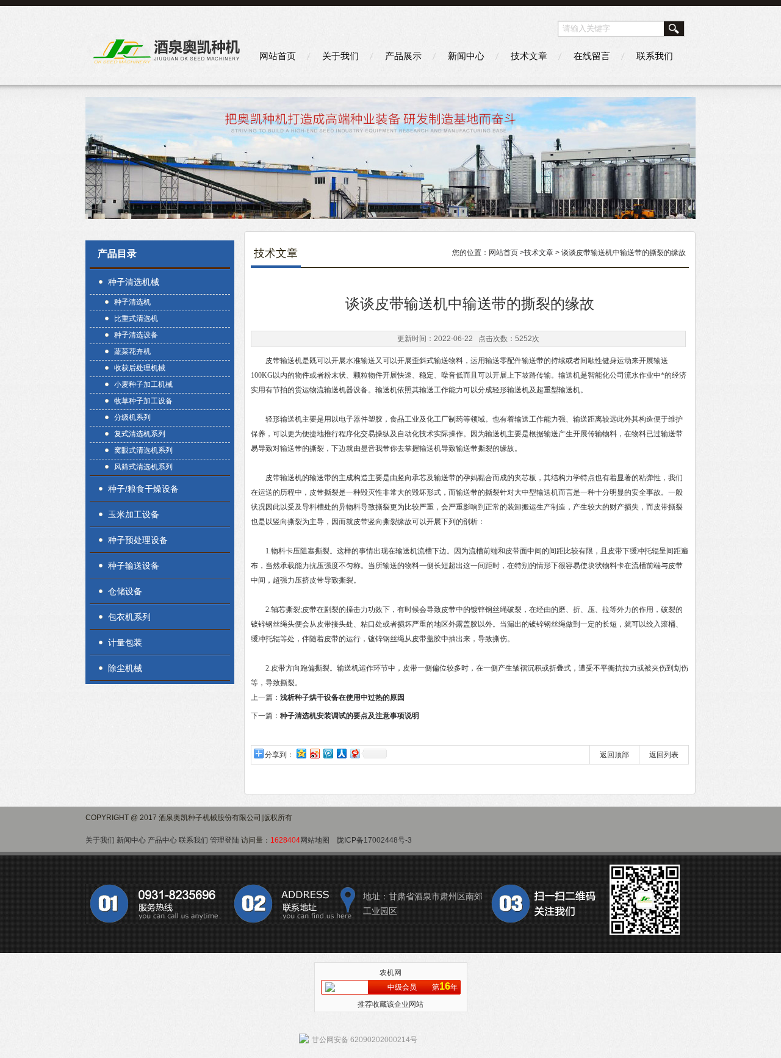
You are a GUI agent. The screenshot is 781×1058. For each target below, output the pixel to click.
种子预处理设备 (138, 540)
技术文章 (529, 56)
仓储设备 (125, 591)
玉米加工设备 (133, 514)
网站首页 (277, 56)
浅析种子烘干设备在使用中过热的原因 (342, 697)
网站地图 (314, 840)
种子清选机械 (133, 282)
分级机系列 (132, 417)
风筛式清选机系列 (143, 466)
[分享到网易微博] (354, 753)
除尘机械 (125, 668)
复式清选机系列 (139, 434)
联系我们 (654, 56)
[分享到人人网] (341, 753)
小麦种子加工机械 (143, 384)
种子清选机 (132, 302)
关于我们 (340, 56)
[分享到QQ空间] (301, 753)
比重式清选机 (136, 318)
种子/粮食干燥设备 (143, 489)
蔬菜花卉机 (132, 351)
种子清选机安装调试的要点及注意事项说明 (349, 715)
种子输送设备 (133, 565)
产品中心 (162, 840)
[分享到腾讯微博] (327, 753)
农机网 (390, 972)
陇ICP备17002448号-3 (374, 840)
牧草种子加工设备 (143, 401)
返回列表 (663, 754)
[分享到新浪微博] (314, 753)
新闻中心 (466, 56)
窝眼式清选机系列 (143, 450)
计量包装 (125, 642)
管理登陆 (224, 840)
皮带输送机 (283, 360)
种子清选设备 (136, 335)
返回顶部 (614, 754)
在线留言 (592, 56)
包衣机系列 (129, 617)
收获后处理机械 (139, 368)
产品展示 (403, 56)
